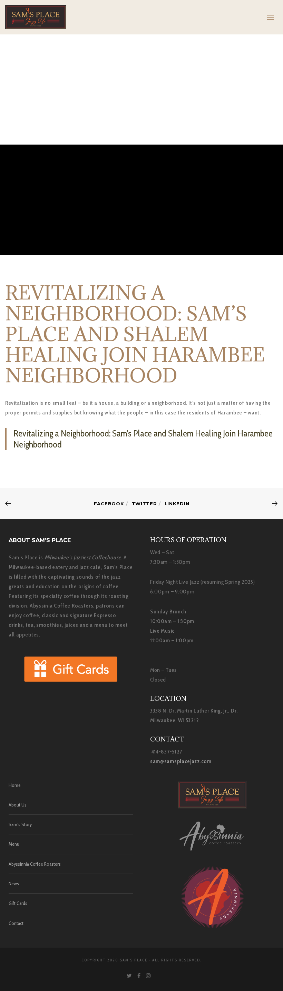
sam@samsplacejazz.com (181, 761)
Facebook (109, 503)
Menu (14, 844)
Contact (16, 923)
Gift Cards (18, 903)
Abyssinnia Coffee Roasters (35, 864)
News (14, 884)
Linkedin (177, 503)
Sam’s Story (20, 824)
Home (15, 785)
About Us (18, 805)
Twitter (144, 503)
